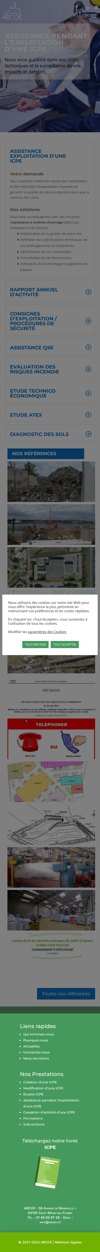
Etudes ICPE (33, 1094)
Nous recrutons (36, 1058)
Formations (33, 1118)
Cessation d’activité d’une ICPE (49, 1112)
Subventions (33, 1124)
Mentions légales (68, 1242)
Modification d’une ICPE (43, 1088)
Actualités (31, 1046)
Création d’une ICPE (40, 1082)
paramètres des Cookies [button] (47, 631)
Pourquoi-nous (35, 1040)
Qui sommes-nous (38, 1034)
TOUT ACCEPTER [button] (64, 644)
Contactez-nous (36, 1052)
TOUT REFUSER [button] (35, 644)
